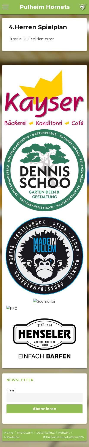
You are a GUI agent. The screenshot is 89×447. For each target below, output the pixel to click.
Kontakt (64, 432)
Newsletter (12, 437)
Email (10, 390)
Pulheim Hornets (45, 6)
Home (8, 432)
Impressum (25, 432)
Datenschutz (45, 432)
